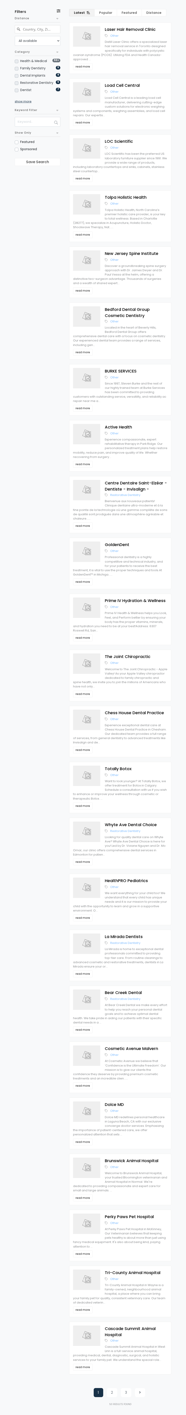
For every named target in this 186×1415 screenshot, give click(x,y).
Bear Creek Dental (123, 992)
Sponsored (28, 149)
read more (83, 66)
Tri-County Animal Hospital (132, 1272)
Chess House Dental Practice (134, 713)
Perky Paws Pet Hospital (129, 1216)
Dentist (26, 90)
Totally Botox (118, 769)
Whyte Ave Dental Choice (131, 824)
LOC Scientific (119, 141)
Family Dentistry (33, 68)
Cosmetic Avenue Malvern (131, 1048)
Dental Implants (32, 75)
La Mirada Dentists (124, 936)
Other (114, 36)
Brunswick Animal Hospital (131, 1160)
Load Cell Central (122, 85)
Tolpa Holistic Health (126, 197)
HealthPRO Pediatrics (126, 880)
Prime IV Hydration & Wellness (135, 600)
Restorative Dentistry (36, 82)
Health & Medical (33, 61)
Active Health (118, 427)
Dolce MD (114, 1104)
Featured (27, 142)
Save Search (37, 161)
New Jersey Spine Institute (131, 253)
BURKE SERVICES (121, 371)
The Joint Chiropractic (127, 656)
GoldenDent (117, 544)
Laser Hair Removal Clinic (130, 29)
